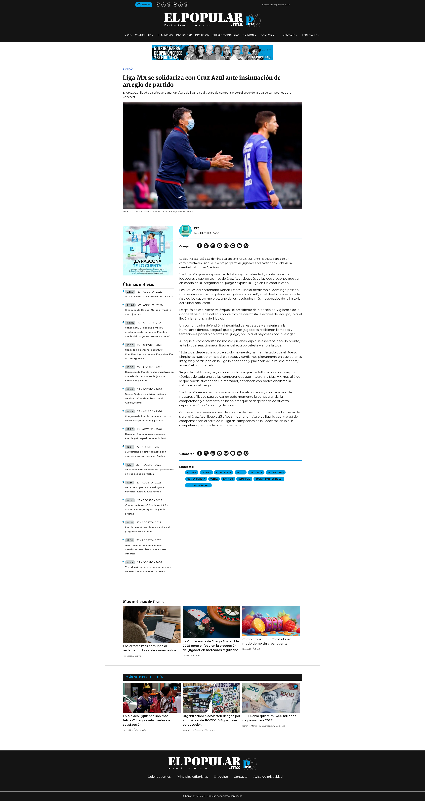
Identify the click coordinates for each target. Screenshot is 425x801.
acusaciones (276, 472)
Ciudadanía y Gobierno (273, 726)
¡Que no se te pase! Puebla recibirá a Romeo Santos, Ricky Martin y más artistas (146, 509)
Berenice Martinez (251, 726)
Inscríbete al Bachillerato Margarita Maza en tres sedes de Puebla (149, 471)
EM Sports (288, 35)
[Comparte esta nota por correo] (226, 245)
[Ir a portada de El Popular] (212, 19)
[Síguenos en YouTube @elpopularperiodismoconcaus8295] (175, 4)
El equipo (221, 777)
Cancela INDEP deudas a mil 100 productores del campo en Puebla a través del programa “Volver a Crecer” (147, 332)
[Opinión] (212, 52)
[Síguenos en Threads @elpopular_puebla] (186, 4)
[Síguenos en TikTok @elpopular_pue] (180, 4)
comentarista (196, 479)
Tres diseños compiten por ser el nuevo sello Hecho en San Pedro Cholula (148, 569)
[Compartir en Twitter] (206, 245)
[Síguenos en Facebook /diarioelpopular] (158, 4)
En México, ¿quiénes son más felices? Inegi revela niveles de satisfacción (146, 720)
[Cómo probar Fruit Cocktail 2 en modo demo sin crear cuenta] (271, 621)
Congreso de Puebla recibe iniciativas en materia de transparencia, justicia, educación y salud (149, 376)
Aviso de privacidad (268, 777)
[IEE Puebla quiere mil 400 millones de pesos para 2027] (271, 698)
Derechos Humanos (205, 730)
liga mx (206, 472)
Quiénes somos (159, 777)
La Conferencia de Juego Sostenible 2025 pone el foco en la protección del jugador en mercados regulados (211, 646)
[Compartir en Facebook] (199, 245)
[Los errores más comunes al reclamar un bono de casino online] (152, 624)
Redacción (128, 656)
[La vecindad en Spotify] (148, 250)
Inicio (128, 35)
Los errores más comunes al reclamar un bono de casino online (149, 648)
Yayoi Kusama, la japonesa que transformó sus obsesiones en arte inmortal (146, 549)
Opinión (248, 35)
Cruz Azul (256, 472)
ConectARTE (269, 35)
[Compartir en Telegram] (219, 245)
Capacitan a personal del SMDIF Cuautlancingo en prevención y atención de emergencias (149, 354)
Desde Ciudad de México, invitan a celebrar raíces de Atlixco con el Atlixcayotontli (145, 398)
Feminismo (165, 35)
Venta (214, 479)
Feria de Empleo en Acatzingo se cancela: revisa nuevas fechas (144, 489)
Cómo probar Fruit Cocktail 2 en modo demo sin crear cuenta (266, 641)
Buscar (146, 4)
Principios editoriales (192, 777)
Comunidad (143, 35)
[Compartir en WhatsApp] (212, 245)
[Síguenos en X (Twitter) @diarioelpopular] (163, 4)
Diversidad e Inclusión (192, 35)
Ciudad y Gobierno (225, 35)
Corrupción (223, 472)
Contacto (241, 777)
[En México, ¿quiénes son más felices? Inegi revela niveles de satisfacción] (152, 698)
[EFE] (185, 230)
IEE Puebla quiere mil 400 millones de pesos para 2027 (269, 718)
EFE (196, 228)
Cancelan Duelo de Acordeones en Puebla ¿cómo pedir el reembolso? (145, 436)
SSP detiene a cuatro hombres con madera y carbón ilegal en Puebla (145, 453)
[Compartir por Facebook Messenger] (232, 245)
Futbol (191, 472)
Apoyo (241, 472)
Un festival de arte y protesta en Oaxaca (149, 296)
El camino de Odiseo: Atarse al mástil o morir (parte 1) (148, 312)
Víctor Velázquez (198, 485)
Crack (127, 69)
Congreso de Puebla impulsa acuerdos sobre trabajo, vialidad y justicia (148, 418)
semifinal (244, 479)
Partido (228, 479)
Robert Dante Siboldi (268, 479)
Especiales (309, 35)
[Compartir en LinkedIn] (239, 245)
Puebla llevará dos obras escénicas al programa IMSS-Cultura (147, 529)
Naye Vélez (128, 730)
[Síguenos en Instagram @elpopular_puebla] (169, 4)
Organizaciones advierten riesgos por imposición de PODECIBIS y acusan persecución (211, 720)
